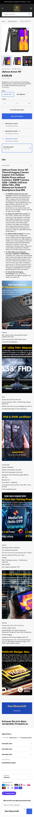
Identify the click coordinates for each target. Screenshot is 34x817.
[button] (3, 8)
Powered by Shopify (26, 737)
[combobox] (17, 14)
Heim (3, 21)
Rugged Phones (12, 21)
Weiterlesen (5, 87)
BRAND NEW (9, 95)
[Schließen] (24, 809)
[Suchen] (29, 14)
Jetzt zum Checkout (17, 116)
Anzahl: (4, 99)
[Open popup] (19, 131)
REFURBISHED (22, 95)
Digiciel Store (13, 737)
